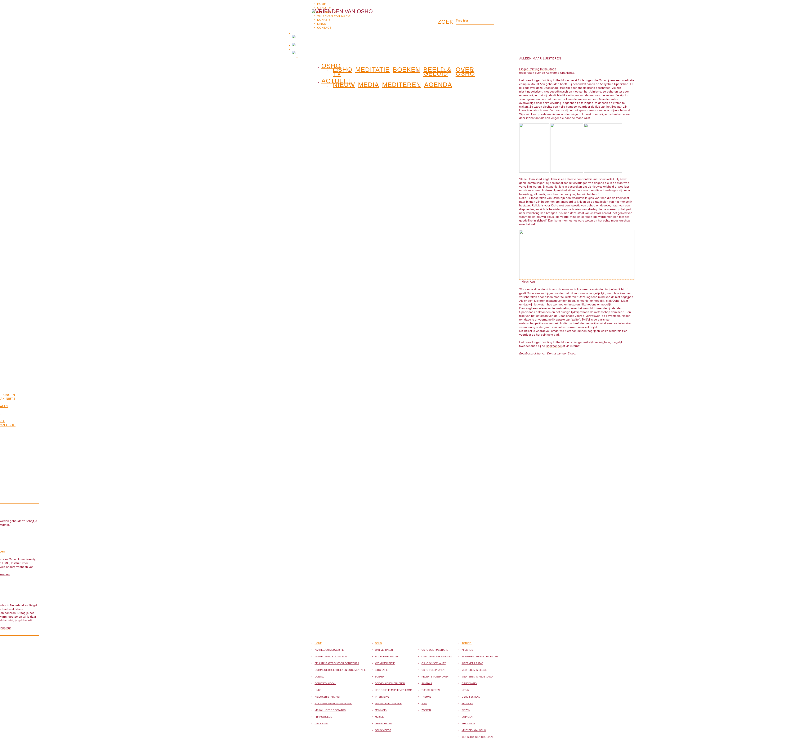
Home (321, 3)
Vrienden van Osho (474, 730)
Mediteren (401, 85)
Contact (320, 676)
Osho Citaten (383, 723)
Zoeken (426, 710)
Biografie (381, 670)
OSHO (331, 65)
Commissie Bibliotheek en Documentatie (340, 670)
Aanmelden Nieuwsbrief (330, 650)
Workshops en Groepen (477, 737)
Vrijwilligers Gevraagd (330, 710)
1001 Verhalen (384, 650)
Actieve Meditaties (386, 656)
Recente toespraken (434, 676)
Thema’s (426, 696)
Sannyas (426, 683)
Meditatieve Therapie (388, 703)
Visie (424, 703)
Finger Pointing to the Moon (537, 69)
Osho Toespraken (433, 670)
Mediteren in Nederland (477, 676)
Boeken (406, 70)
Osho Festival (471, 696)
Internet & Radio (472, 663)
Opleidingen (469, 683)
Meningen (381, 710)
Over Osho (465, 71)
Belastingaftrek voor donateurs (337, 663)
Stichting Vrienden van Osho (333, 703)
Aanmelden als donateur (331, 656)
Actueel (467, 643)
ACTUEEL (336, 80)
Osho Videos (383, 730)
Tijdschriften (430, 690)
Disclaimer (322, 723)
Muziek (379, 717)
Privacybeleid (323, 717)
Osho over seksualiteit (436, 656)
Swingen (467, 717)
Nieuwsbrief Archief (328, 696)
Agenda (438, 85)
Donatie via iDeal (325, 683)
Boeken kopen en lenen (390, 683)
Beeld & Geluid (437, 71)
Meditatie (372, 70)
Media (368, 85)
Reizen (466, 710)
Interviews (382, 696)
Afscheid (467, 650)
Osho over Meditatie (434, 650)
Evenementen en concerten (480, 656)
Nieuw (344, 85)
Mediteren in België (474, 670)
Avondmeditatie (385, 663)
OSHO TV (324, 7)
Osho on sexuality (433, 663)
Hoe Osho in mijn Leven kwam (393, 690)
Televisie (467, 703)
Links (318, 690)
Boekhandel (554, 346)
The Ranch (468, 723)
